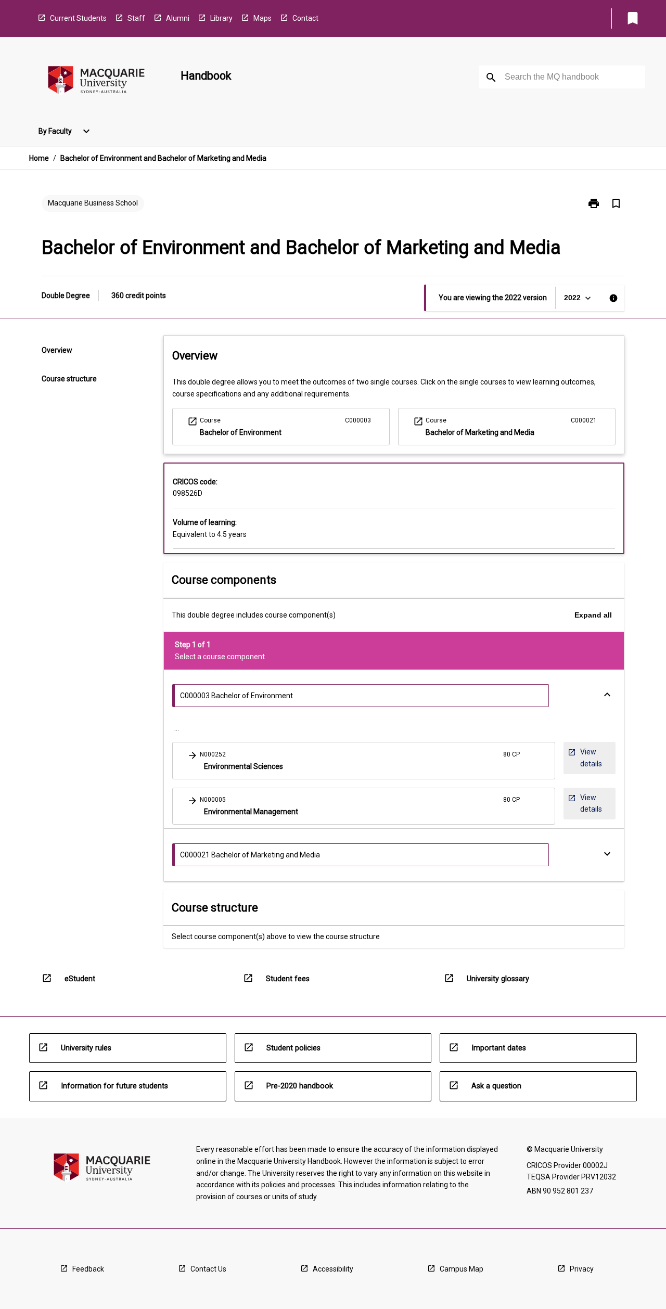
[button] (363, 760)
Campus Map (461, 1269)
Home (39, 158)
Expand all (593, 615)
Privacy (582, 1269)
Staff (136, 18)
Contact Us (208, 1269)
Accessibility (333, 1269)
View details (591, 757)
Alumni (177, 18)
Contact (305, 18)
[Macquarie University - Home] (96, 82)
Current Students (78, 18)
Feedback (88, 1269)
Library (221, 18)
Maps (262, 18)
